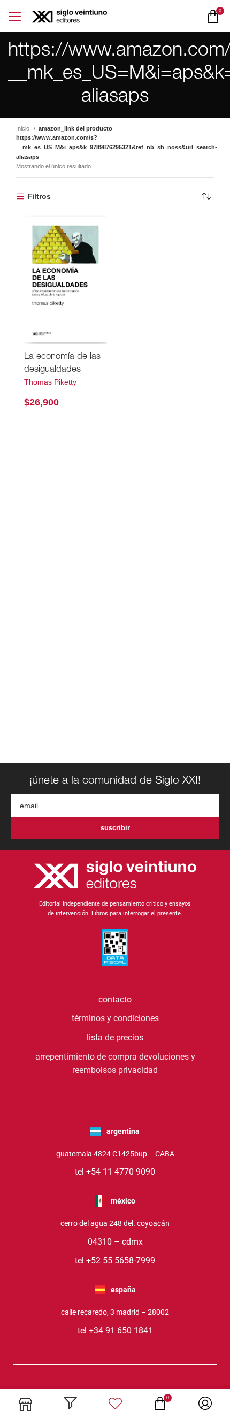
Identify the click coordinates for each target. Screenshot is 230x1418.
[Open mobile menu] (15, 16)
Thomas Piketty (50, 382)
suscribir (115, 828)
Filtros (39, 196)
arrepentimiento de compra (86, 1057)
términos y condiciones (115, 1018)
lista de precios (115, 1037)
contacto (115, 999)
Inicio (23, 128)
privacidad (138, 1070)
